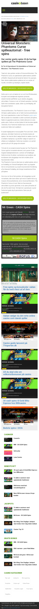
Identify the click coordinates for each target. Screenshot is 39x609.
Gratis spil (16, 583)
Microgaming (26, 578)
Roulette (7, 583)
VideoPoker (26, 583)
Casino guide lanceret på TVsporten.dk (15, 344)
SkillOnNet (8, 589)
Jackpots (16, 578)
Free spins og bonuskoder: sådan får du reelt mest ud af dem (19, 288)
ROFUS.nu (7, 608)
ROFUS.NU (5, 251)
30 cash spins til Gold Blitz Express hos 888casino (16, 402)
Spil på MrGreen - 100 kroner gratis (17, 88)
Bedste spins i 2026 (13, 428)
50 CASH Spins (19, 238)
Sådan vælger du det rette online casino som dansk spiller (19, 317)
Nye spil (7, 578)
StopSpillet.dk (15, 608)
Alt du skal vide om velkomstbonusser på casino (17, 373)
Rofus (12, 18)
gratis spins (33, 115)
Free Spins (29, 589)
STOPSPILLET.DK (24, 16)
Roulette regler (19, 589)
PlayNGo (7, 594)
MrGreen (25, 212)
